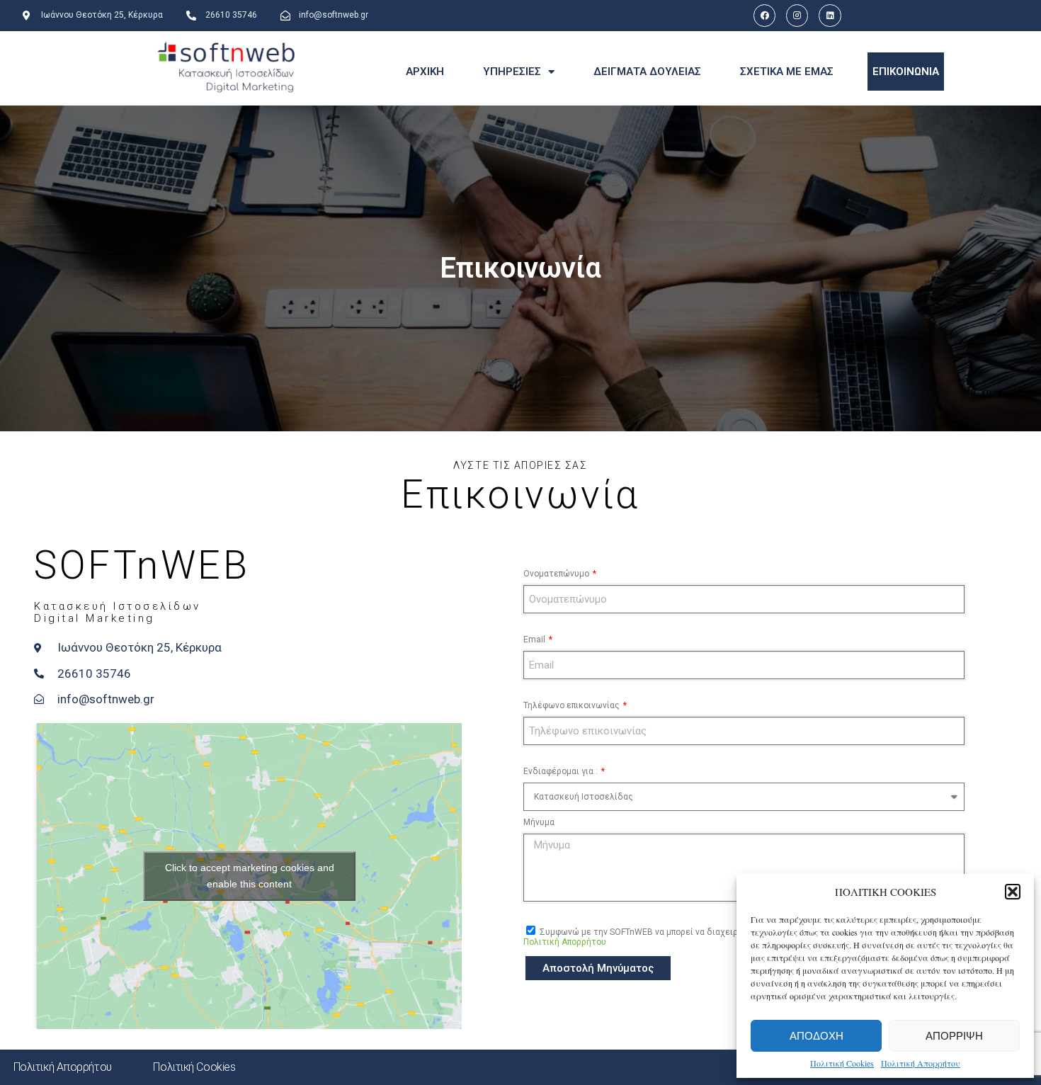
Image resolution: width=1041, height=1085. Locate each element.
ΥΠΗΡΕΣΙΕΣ (512, 71)
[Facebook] (764, 15)
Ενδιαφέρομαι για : (561, 771)
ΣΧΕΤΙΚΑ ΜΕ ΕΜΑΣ (787, 71)
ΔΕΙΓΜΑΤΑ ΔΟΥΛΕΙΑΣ (647, 71)
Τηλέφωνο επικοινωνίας (572, 705)
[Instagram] (797, 15)
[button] (1013, 892)
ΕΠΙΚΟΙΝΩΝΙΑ (905, 71)
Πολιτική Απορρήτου (920, 1063)
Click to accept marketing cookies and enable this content (249, 876)
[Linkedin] (830, 15)
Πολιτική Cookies (842, 1063)
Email (535, 639)
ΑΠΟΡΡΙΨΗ (954, 1036)
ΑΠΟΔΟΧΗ (816, 1036)
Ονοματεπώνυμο (557, 573)
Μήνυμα (538, 822)
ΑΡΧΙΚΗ (425, 71)
